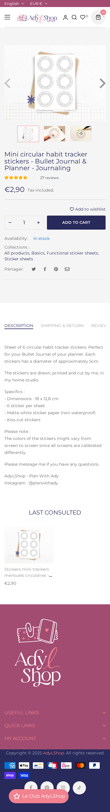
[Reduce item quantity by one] (10, 222)
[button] (16, 177)
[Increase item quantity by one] (38, 222)
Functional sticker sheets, (73, 253)
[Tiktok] (79, 787)
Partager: (13, 269)
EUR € (36, 3)
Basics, (38, 253)
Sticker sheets (18, 259)
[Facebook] (31, 787)
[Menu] (7, 17)
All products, (17, 253)
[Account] (65, 17)
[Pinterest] (47, 787)
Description (18, 325)
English (11, 3)
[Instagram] (63, 787)
